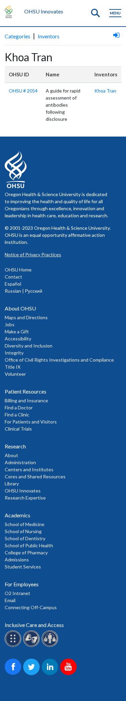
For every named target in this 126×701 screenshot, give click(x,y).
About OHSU (20, 308)
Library (12, 483)
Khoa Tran (105, 91)
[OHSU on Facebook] (14, 674)
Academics (17, 515)
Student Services (23, 566)
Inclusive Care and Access (34, 625)
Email (10, 600)
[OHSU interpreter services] (51, 646)
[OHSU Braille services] (14, 646)
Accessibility (18, 338)
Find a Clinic (17, 414)
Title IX (12, 367)
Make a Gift (17, 331)
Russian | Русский (23, 291)
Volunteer (15, 374)
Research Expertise (25, 498)
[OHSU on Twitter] (32, 674)
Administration (20, 462)
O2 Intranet (17, 593)
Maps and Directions (26, 317)
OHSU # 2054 (23, 91)
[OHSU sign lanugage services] (32, 646)
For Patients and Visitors (31, 422)
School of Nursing (23, 531)
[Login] (116, 35)
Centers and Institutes (29, 469)
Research (15, 446)
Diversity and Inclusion (28, 345)
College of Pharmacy (26, 552)
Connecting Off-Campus (31, 607)
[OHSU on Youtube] (69, 674)
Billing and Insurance (26, 400)
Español (13, 284)
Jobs (9, 324)
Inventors (48, 36)
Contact (13, 277)
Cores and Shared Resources (35, 476)
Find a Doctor (19, 407)
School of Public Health (29, 545)
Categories (17, 36)
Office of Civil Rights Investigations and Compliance (59, 360)
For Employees (22, 584)
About (11, 455)
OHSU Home (18, 269)
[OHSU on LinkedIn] (51, 674)
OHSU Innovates (43, 11)
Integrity (14, 353)
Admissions (17, 559)
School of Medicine (24, 524)
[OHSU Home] (10, 11)
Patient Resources (25, 391)
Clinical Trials (18, 429)
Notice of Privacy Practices (33, 254)
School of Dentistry (25, 538)
